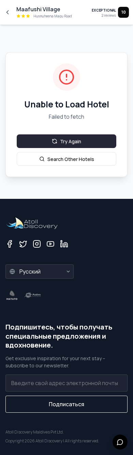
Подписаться (66, 404)
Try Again (70, 141)
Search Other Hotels (70, 159)
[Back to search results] (7, 12)
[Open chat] (120, 442)
